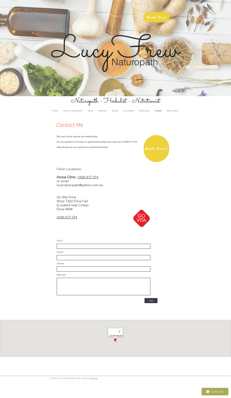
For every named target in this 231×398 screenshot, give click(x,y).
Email (59, 241)
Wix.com (94, 378)
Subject (60, 263)
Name (60, 252)
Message (61, 275)
